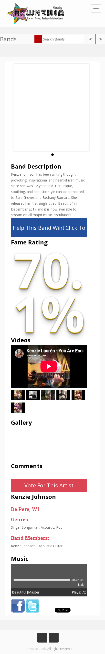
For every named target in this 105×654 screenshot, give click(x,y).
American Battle (36, 649)
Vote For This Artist (49, 485)
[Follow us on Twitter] (54, 638)
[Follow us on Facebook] (42, 638)
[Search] (38, 39)
